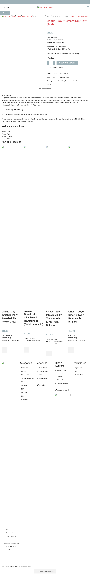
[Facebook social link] (43, 2)
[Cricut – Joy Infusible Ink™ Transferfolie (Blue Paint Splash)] (56, 228)
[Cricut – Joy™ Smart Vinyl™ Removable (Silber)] (78, 228)
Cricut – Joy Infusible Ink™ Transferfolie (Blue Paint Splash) (54, 318)
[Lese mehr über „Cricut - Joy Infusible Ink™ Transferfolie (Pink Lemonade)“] (26, 350)
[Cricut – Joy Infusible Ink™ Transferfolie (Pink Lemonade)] (34, 228)
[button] (4, 350)
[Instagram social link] (46, 2)
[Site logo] (45, 7)
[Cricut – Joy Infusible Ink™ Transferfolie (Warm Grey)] (12, 228)
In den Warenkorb (67, 63)
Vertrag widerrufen (45, 571)
